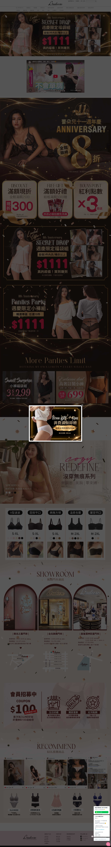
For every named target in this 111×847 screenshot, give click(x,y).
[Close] (82, 405)
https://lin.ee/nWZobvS (99, 829)
